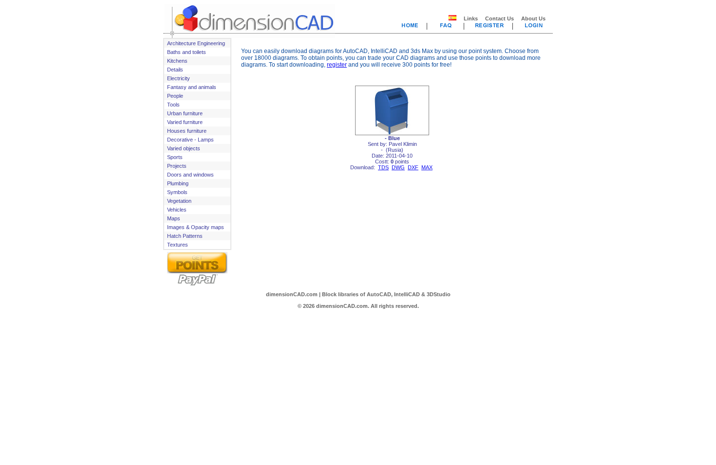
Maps (173, 218)
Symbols (177, 192)
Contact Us (499, 18)
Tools (173, 104)
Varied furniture (185, 122)
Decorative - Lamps (190, 140)
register (337, 64)
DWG (398, 167)
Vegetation (179, 201)
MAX (427, 167)
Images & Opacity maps (195, 227)
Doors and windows (190, 175)
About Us (533, 18)
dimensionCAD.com (292, 294)
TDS (383, 167)
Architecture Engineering (196, 43)
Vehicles (177, 210)
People (175, 96)
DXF (413, 167)
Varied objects (183, 148)
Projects (177, 166)
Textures (177, 245)
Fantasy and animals (191, 87)
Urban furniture (185, 113)
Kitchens (177, 61)
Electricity (178, 78)
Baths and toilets (186, 52)
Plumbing (177, 183)
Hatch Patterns (185, 236)
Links (471, 18)
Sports (175, 157)
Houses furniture (187, 131)
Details (175, 69)
